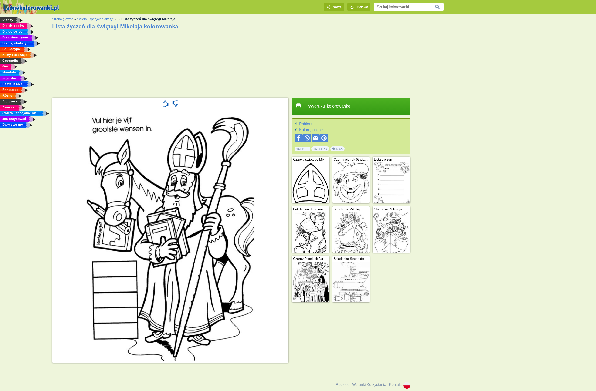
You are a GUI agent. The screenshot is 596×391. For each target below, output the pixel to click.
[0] (175, 104)
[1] (165, 104)
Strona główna (62, 19)
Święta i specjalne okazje (95, 19)
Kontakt (395, 385)
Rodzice (342, 385)
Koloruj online (311, 130)
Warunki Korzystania (369, 385)
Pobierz (305, 124)
